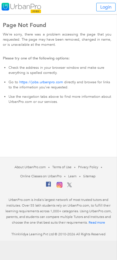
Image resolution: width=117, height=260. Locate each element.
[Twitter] (69, 186)
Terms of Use (62, 167)
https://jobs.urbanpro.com (41, 82)
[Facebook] (48, 186)
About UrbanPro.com (30, 167)
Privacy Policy (88, 167)
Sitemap (89, 176)
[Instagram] (59, 186)
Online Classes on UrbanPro (41, 176)
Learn (72, 176)
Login (106, 7)
